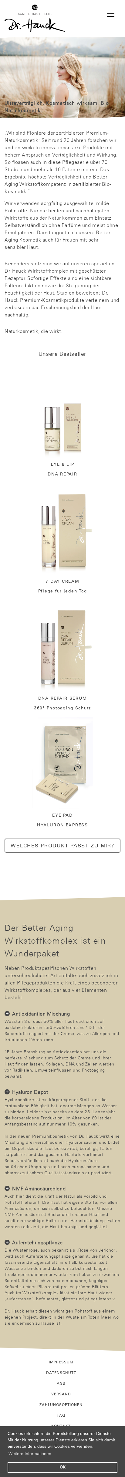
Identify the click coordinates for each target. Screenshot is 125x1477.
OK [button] (63, 1467)
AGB (61, 1383)
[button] (110, 13)
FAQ (61, 1415)
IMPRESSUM (61, 1361)
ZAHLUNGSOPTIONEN (61, 1404)
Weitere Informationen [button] (29, 1453)
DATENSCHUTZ (61, 1372)
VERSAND (61, 1393)
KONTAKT (61, 1425)
